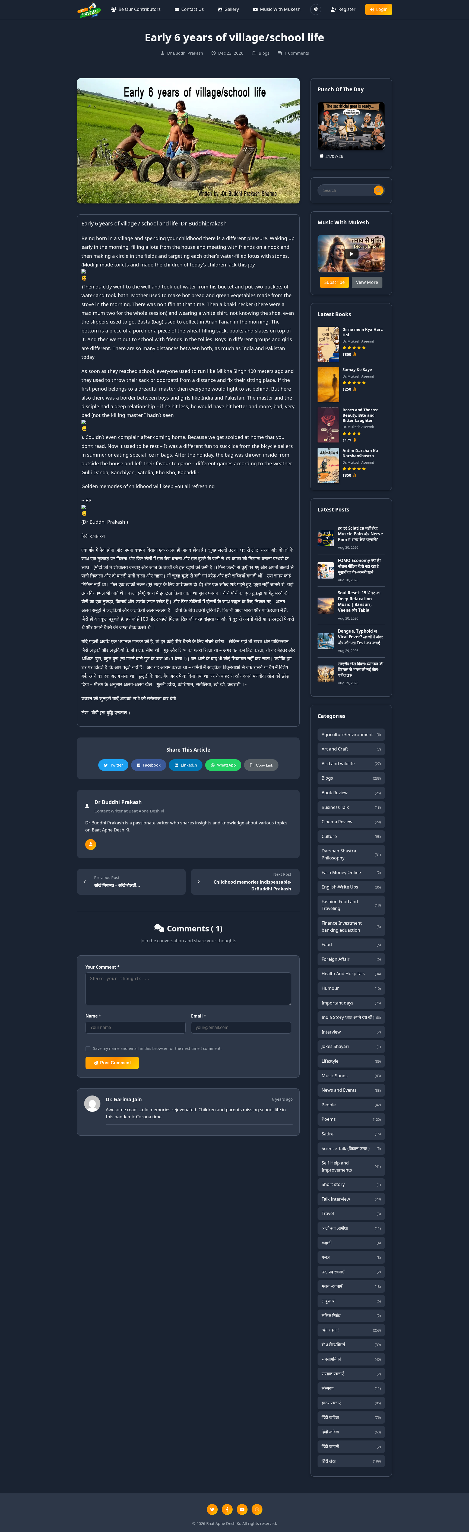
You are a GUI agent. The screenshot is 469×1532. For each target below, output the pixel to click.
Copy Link (264, 765)
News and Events (351, 1090)
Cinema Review (351, 822)
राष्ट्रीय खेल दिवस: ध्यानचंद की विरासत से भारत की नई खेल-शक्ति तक (360, 669)
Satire (351, 1134)
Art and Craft (351, 749)
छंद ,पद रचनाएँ (351, 1272)
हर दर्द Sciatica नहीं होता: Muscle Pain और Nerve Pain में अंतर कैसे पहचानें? (360, 533)
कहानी (351, 1243)
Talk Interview (351, 1199)
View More (367, 282)
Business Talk (351, 807)
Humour (351, 988)
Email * (198, 1016)
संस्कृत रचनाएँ (351, 1374)
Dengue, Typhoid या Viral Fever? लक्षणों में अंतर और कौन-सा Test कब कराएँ (360, 636)
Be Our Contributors (140, 9)
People (351, 1105)
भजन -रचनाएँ (351, 1286)
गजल (351, 1257)
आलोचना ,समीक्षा (351, 1228)
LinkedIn (189, 765)
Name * (93, 1016)
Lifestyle (351, 1061)
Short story (351, 1184)
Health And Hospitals (351, 974)
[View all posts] (90, 844)
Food (351, 944)
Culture (351, 836)
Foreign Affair (351, 959)
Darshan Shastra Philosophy (351, 854)
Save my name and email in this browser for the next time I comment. (157, 1048)
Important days (351, 1003)
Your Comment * (102, 967)
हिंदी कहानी (351, 1446)
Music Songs (351, 1076)
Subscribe (334, 282)
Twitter (116, 765)
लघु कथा (351, 1301)
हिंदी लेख (351, 1461)
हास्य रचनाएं (351, 1403)
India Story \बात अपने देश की (351, 1017)
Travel (351, 1213)
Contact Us (192, 9)
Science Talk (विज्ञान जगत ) (351, 1148)
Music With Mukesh (280, 9)
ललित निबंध (351, 1315)
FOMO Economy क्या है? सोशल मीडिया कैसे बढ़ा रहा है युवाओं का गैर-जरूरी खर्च (359, 566)
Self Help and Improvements (351, 1166)
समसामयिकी (351, 1359)
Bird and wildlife (351, 764)
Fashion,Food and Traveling (351, 905)
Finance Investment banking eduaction (351, 926)
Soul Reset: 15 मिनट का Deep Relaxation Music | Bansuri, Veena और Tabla (359, 601)
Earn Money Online (351, 872)
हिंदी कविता (351, 1417)
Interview (351, 1032)
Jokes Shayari (351, 1046)
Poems (351, 1119)
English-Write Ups (351, 887)
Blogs (351, 778)
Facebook (152, 765)
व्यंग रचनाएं (351, 1330)
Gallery (231, 9)
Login (382, 9)
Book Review (351, 793)
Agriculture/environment (351, 734)
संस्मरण (351, 1388)
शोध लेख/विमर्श (351, 1345)
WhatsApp (226, 765)
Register (347, 9)
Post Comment (115, 1062)
